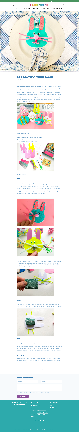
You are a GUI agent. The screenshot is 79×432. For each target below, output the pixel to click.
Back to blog (40, 369)
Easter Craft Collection (42, 96)
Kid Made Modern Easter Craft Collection (30, 137)
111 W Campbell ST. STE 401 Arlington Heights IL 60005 (39, 414)
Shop (51, 405)
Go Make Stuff (53, 407)
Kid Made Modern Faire (18, 407)
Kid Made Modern (18, 429)
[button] (13, 5)
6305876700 (36, 405)
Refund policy (35, 429)
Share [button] (19, 83)
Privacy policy (42, 429)
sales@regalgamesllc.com (39, 410)
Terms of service (49, 429)
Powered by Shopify (27, 429)
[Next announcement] (66, 1)
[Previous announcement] (12, 1)
